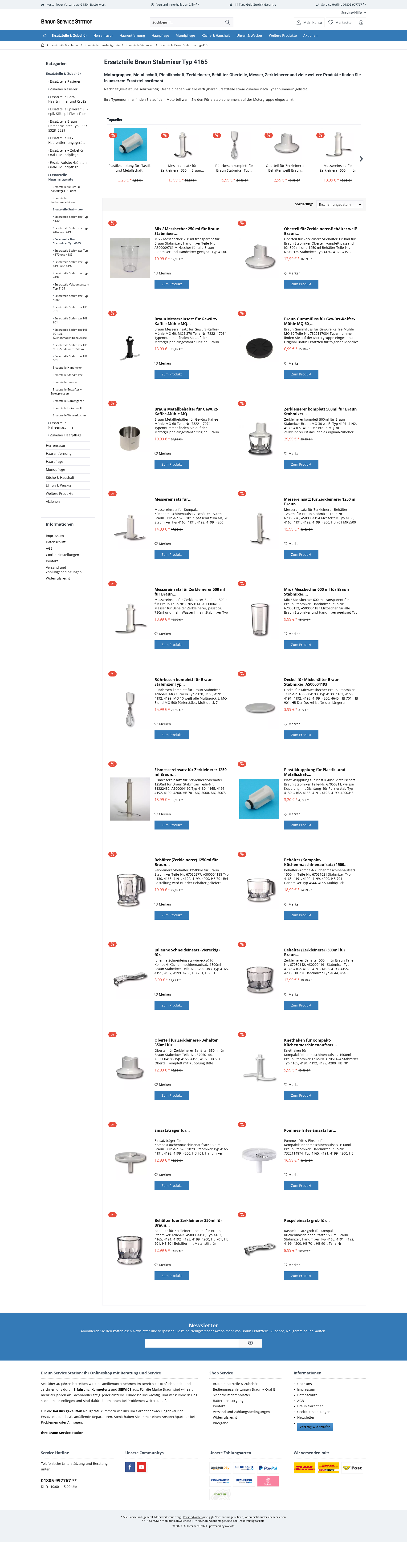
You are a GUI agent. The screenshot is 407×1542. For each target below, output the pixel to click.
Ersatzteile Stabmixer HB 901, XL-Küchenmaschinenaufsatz (70, 334)
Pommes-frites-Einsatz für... (310, 1130)
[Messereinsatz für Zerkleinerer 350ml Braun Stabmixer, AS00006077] (182, 144)
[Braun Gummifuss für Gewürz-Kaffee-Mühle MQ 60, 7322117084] (259, 348)
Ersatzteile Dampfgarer (68, 401)
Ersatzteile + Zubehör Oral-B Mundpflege (66, 152)
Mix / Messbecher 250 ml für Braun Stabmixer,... (187, 231)
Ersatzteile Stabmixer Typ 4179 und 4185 (70, 253)
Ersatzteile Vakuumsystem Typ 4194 (71, 286)
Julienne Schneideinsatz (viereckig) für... (187, 952)
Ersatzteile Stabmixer (67, 209)
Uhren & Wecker (59, 485)
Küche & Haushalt (60, 477)
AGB (49, 548)
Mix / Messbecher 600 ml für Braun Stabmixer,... (316, 591)
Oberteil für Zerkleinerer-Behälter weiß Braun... (286, 168)
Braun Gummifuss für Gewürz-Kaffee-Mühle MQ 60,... (319, 321)
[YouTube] (141, 1467)
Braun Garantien (310, 1406)
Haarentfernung (58, 453)
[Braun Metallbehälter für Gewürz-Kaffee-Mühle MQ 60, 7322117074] (130, 438)
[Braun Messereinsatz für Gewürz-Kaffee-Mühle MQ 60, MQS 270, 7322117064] (130, 348)
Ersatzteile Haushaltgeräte (60, 177)
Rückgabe (220, 1423)
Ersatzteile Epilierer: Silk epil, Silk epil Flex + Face (68, 111)
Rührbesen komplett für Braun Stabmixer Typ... (234, 168)
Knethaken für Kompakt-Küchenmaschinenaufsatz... (310, 1042)
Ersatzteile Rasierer (65, 81)
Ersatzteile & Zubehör (63, 73)
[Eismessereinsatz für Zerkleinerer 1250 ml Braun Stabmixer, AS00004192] (130, 799)
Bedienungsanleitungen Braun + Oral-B (244, 1389)
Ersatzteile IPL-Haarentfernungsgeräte (66, 140)
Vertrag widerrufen (315, 1427)
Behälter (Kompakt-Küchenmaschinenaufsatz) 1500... (316, 862)
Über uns (304, 1383)
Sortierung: (304, 204)
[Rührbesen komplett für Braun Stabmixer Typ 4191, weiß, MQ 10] (234, 144)
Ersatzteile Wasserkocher (69, 415)
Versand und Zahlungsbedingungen (64, 569)
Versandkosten (193, 1517)
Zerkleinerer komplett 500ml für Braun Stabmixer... (320, 411)
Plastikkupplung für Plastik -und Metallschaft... (131, 168)
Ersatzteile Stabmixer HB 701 (70, 309)
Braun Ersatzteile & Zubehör (235, 1383)
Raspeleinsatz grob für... (307, 1220)
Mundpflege (55, 469)
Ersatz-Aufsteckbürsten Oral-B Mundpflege (67, 164)
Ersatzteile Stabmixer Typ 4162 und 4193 (70, 230)
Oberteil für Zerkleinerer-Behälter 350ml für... (186, 1042)
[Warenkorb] (361, 22)
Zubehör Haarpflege (65, 435)
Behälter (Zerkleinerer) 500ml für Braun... (314, 952)
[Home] (45, 35)
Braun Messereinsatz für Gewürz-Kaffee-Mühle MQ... (186, 321)
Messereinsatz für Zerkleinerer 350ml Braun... (182, 168)
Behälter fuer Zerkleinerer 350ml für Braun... (188, 1223)
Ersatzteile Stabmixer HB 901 (70, 320)
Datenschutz (56, 542)
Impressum (55, 535)
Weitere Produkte (59, 493)
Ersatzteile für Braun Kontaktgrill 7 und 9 (65, 189)
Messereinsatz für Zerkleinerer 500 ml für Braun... (338, 168)
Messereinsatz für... (173, 499)
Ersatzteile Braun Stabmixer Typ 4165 (67, 241)
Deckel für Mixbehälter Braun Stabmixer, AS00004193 (312, 682)
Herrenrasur (55, 445)
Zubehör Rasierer (63, 89)
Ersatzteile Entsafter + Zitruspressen (66, 391)
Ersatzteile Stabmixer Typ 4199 (70, 275)
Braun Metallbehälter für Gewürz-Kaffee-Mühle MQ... (186, 411)
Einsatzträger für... (172, 1130)
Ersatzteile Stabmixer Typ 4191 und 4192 (70, 264)
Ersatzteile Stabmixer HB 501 (70, 358)
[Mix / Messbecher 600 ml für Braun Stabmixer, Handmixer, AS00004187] (259, 618)
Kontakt (52, 561)
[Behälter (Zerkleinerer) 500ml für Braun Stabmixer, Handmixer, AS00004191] (259, 979)
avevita (230, 1526)
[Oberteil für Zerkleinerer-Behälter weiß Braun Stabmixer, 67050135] (286, 144)
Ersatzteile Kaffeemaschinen (62, 425)
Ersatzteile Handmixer (67, 368)
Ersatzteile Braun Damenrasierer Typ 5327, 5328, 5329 (68, 126)
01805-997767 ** (59, 1481)
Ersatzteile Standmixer (67, 375)
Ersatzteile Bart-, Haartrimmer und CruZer (68, 99)
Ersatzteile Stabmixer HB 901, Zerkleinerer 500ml (70, 347)
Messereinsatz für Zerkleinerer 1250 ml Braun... (320, 501)
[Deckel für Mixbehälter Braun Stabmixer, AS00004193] (259, 708)
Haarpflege (54, 461)
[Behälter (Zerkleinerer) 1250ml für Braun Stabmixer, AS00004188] (130, 889)
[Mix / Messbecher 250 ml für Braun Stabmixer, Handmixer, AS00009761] (130, 258)
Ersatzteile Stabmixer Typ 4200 (70, 298)
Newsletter (305, 1417)
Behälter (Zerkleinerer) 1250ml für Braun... (186, 862)
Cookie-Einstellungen (62, 554)
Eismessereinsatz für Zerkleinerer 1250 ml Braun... (191, 772)
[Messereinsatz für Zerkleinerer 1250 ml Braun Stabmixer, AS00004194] (259, 528)
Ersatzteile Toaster (64, 382)
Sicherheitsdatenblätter (231, 1395)
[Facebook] (130, 1467)
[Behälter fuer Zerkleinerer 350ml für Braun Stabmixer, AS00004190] (130, 1249)
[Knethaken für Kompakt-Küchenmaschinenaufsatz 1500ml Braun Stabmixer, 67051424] (259, 1069)
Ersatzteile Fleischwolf (67, 408)
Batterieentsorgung (228, 1400)
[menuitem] (352, 13)
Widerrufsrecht (58, 578)
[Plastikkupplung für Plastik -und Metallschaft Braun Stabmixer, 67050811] (130, 144)
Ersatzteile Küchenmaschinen (63, 200)
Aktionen (53, 501)
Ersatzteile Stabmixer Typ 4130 (70, 219)
